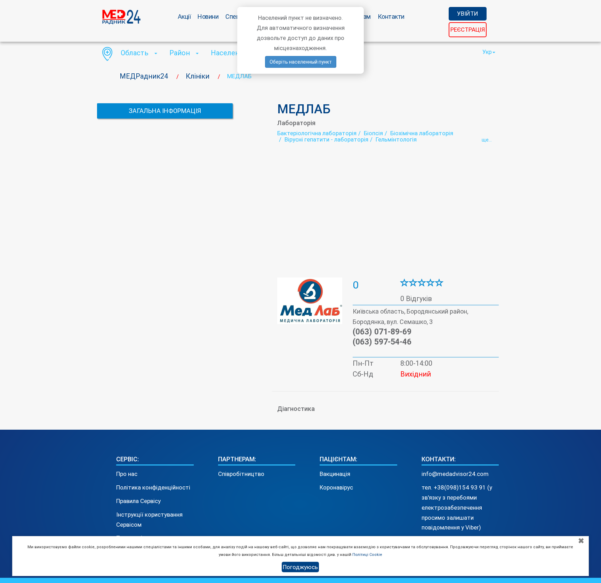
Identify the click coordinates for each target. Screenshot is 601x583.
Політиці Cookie (367, 554)
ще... (487, 140)
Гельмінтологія (396, 139)
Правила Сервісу (138, 500)
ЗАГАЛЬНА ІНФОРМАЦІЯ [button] (165, 110)
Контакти (391, 16)
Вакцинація (335, 473)
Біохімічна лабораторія (421, 133)
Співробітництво (241, 473)
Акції (184, 16)
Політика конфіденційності (153, 487)
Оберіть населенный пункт (301, 62)
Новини (208, 16)
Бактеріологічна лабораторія (316, 133)
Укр (487, 52)
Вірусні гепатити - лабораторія (326, 139)
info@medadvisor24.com (455, 473)
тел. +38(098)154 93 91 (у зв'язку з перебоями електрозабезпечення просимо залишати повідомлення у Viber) (457, 507)
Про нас (126, 473)
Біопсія (373, 133)
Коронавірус (336, 487)
